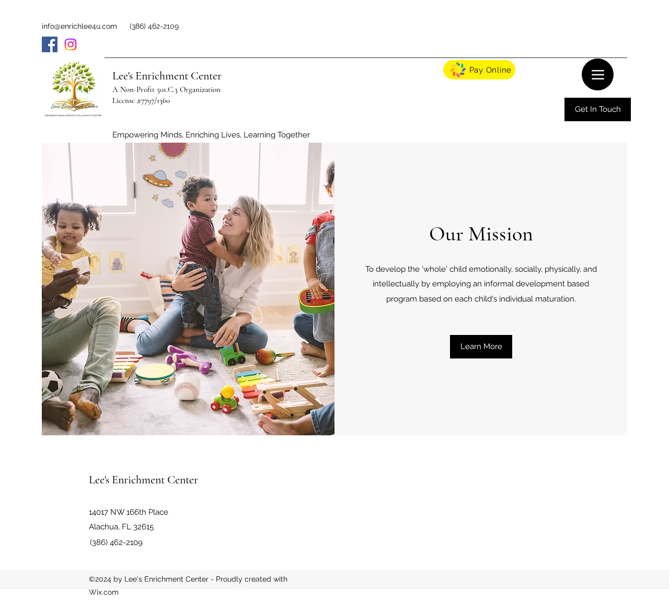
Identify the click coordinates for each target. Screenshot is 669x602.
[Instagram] (70, 44)
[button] (481, 346)
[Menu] (598, 74)
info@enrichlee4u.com (79, 26)
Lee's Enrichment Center (167, 76)
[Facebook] (49, 44)
